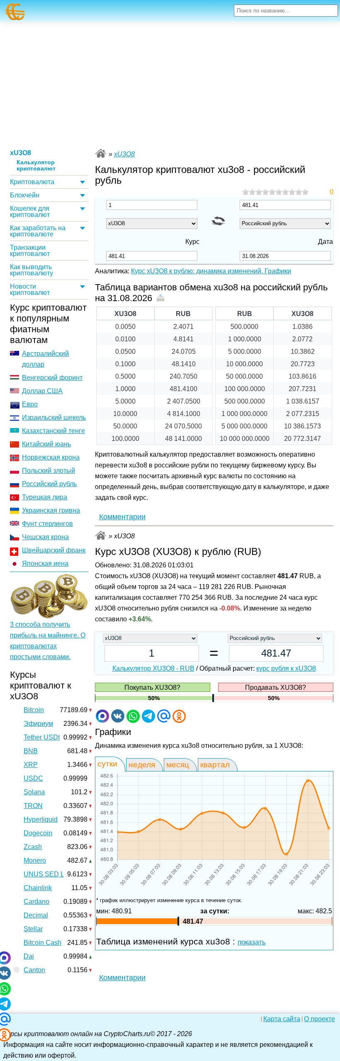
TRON (33, 805)
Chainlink (38, 887)
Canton (34, 969)
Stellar (33, 928)
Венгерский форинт (52, 377)
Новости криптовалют (30, 289)
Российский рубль (49, 483)
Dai (29, 956)
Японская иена (45, 563)
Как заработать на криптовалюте (38, 231)
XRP (31, 764)
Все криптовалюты (101, 153)
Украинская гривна (51, 510)
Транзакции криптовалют (30, 250)
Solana (34, 792)
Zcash (33, 846)
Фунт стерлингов (47, 523)
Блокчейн (24, 195)
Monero (35, 860)
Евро (30, 404)
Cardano (36, 901)
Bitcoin (34, 709)
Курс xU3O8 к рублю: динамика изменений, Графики (211, 271)
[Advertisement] (170, 84)
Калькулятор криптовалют (36, 165)
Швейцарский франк (53, 550)
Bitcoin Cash (42, 942)
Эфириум (38, 723)
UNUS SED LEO (49, 874)
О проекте (319, 1019)
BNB (31, 750)
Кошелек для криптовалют (30, 211)
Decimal (36, 915)
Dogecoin (38, 833)
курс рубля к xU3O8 (286, 668)
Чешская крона (45, 536)
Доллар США (42, 390)
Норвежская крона (51, 457)
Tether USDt (42, 737)
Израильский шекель (54, 417)
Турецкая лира (44, 497)
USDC (33, 778)
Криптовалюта (32, 182)
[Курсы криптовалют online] (15, 11)
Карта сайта (281, 1019)
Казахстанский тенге (53, 430)
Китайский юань (46, 444)
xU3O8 (20, 153)
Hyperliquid (41, 819)
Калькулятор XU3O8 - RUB (153, 668)
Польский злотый (48, 470)
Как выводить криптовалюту (31, 270)
